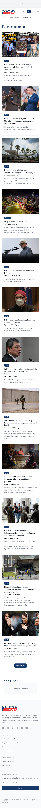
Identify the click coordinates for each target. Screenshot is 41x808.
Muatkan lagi (20, 666)
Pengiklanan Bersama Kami (11, 743)
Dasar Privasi (6, 766)
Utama (4, 17)
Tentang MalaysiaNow (9, 739)
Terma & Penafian (8, 762)
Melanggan (20, 788)
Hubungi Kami (6, 747)
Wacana (17, 17)
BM (29, 11)
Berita (10, 17)
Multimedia (26, 17)
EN (24, 11)
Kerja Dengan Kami (8, 751)
